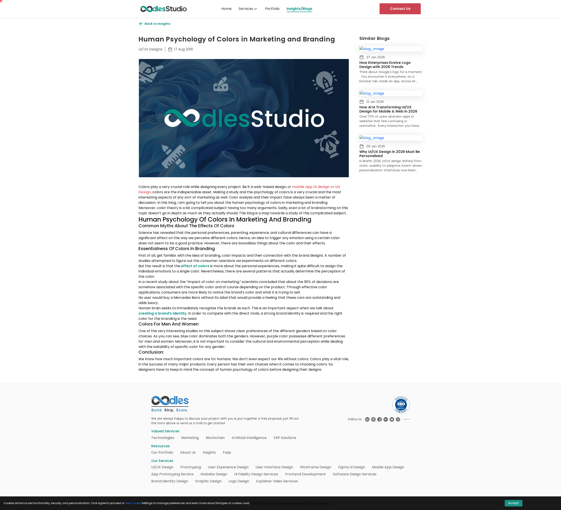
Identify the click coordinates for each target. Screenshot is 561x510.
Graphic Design (208, 481)
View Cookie (133, 503)
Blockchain (215, 437)
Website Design (214, 474)
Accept (513, 503)
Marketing (190, 437)
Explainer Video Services (277, 481)
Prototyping (190, 467)
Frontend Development (305, 474)
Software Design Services (354, 474)
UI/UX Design (162, 467)
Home (226, 8)
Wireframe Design (315, 467)
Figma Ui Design (351, 467)
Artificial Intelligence (249, 437)
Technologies (162, 437)
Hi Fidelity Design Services (256, 474)
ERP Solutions (285, 437)
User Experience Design (228, 467)
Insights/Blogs (299, 8)
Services (246, 8)
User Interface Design (274, 467)
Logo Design (239, 481)
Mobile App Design (388, 467)
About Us (188, 452)
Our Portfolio (162, 452)
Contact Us (400, 8)
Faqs (227, 452)
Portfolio (272, 8)
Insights (209, 452)
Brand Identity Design (169, 481)
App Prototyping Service (172, 474)
